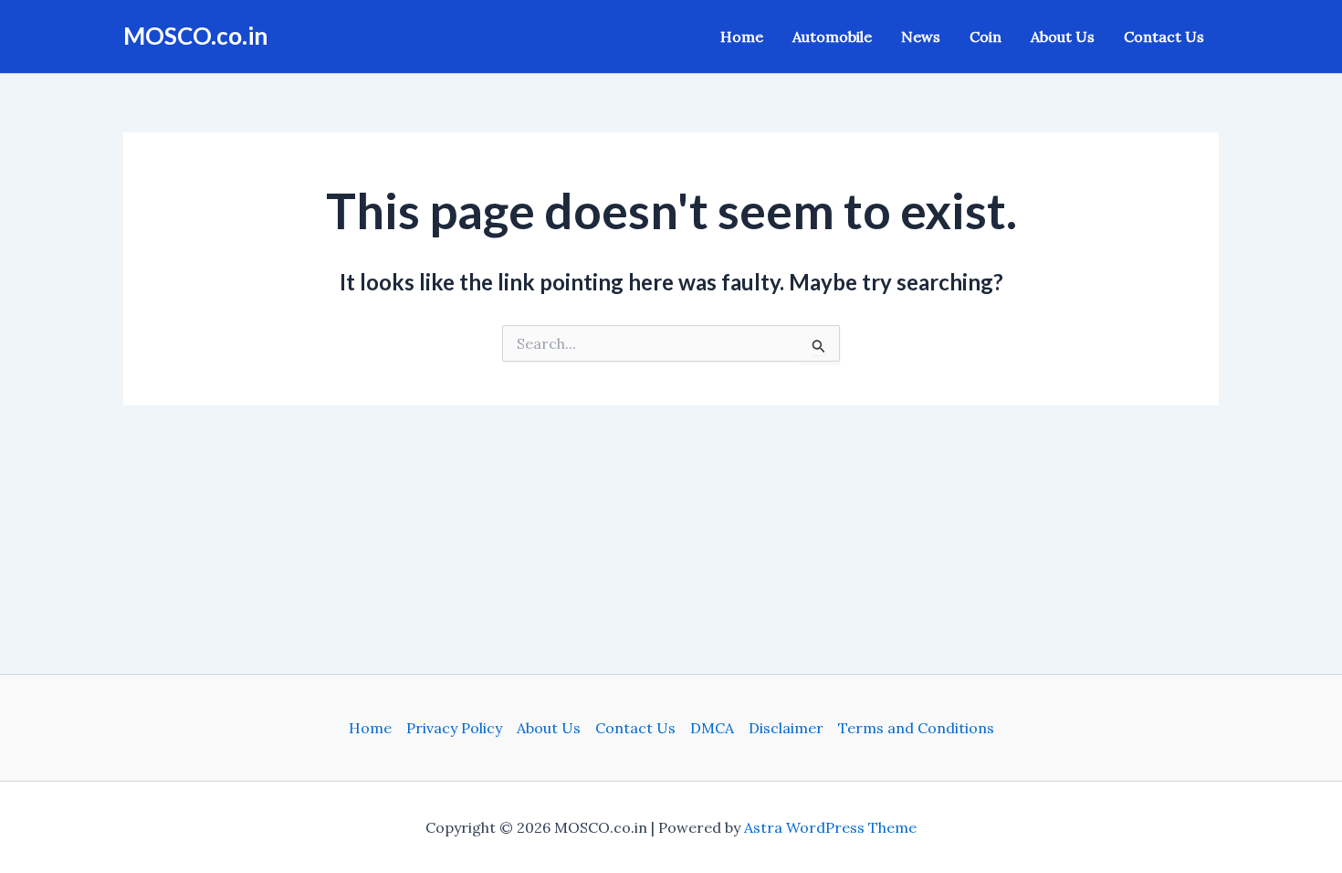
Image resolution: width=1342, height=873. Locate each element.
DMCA (712, 728)
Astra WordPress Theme (830, 827)
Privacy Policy (454, 728)
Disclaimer (786, 728)
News (920, 36)
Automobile (832, 36)
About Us (1063, 36)
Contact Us (1164, 36)
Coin (985, 36)
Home (741, 36)
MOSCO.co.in (195, 35)
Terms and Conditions (916, 728)
